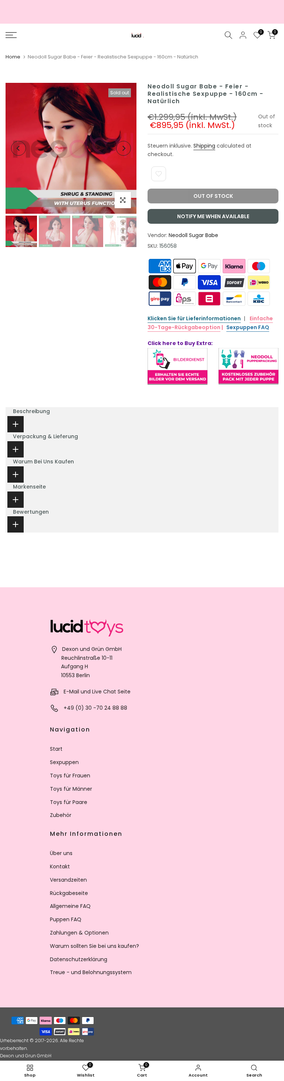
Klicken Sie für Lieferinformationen (194, 318)
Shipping (204, 145)
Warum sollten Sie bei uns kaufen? (94, 946)
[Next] (123, 148)
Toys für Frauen (70, 775)
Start (56, 749)
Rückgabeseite (69, 893)
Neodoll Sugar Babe (193, 235)
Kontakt (60, 866)
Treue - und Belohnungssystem (91, 972)
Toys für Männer (71, 789)
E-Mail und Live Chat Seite (97, 691)
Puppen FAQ (65, 919)
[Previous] (18, 148)
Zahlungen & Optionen (79, 932)
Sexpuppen (64, 762)
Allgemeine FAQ (70, 906)
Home (13, 56)
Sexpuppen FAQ (247, 327)
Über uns (61, 853)
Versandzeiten (68, 880)
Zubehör (60, 815)
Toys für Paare (68, 802)
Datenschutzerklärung (78, 959)
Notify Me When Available (213, 216)
